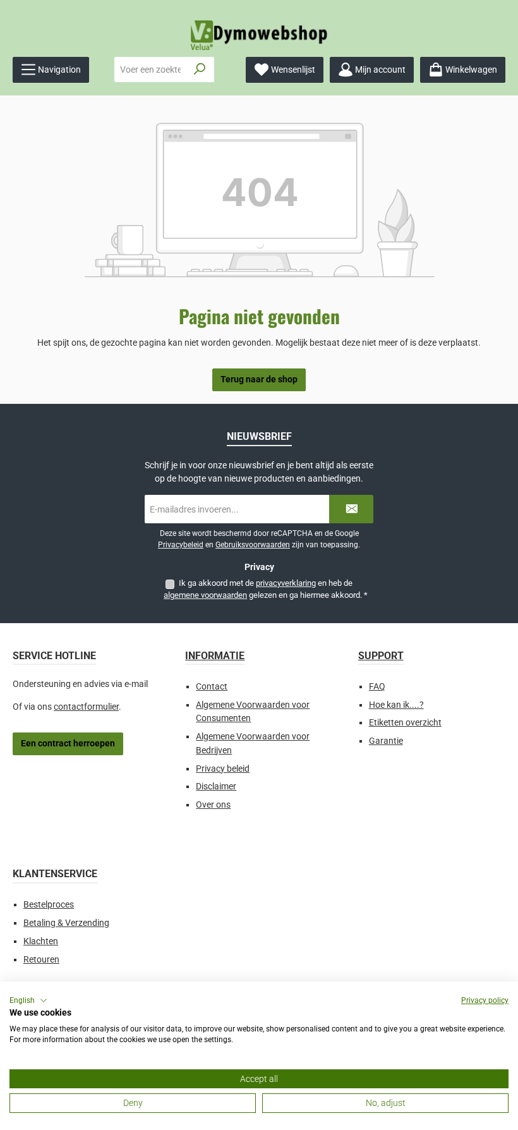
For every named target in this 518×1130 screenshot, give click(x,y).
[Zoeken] (200, 69)
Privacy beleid (223, 768)
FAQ (377, 686)
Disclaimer (216, 786)
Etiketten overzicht (405, 722)
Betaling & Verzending (66, 923)
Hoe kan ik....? (396, 705)
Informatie (214, 656)
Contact (211, 686)
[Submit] (351, 509)
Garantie (386, 741)
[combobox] (150, 69)
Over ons (213, 804)
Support (381, 656)
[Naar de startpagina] (259, 35)
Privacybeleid (180, 544)
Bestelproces (48, 904)
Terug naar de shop (259, 379)
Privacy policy (485, 1000)
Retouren (41, 959)
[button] (28, 1000)
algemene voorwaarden (205, 595)
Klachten (40, 941)
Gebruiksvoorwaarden (252, 544)
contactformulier (86, 707)
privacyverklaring (286, 583)
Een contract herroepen (68, 743)
